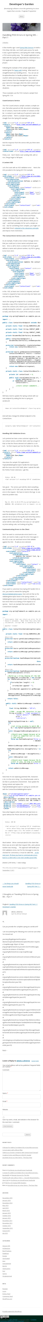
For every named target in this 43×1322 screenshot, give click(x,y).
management (7, 1263)
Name (5, 1093)
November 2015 (7, 1198)
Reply (4, 1050)
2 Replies (5, 43)
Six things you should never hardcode (20, 1170)
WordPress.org (7, 1299)
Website (5, 1109)
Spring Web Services (27, 48)
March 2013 (6, 1211)
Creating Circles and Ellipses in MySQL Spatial (17, 1155)
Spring (24, 868)
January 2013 (7, 1213)
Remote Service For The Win (20, 1175)
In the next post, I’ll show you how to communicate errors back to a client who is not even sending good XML (21, 855)
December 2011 (7, 1221)
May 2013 (5, 1205)
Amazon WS (6, 1246)
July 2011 (5, 1233)
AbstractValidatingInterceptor (12, 594)
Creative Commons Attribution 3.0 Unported (18, 1320)
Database (6, 1253)
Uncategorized (7, 1276)
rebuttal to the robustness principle (26, 228)
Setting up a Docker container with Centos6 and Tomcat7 (20, 1152)
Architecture (6, 1248)
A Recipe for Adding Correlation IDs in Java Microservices (20, 1147)
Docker (5, 1256)
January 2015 (7, 1200)
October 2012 (7, 1216)
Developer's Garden (21, 4)
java (35, 868)
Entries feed (6, 1294)
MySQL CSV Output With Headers (15, 1183)
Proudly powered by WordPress (12, 1311)
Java (19, 868)
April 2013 (6, 1208)
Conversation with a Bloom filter (13, 1150)
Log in (4, 1291)
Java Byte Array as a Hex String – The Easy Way (17, 1158)
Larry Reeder (13, 1320)
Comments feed (8, 1296)
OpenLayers (6, 1269)
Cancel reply (35, 1061)
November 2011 (7, 1223)
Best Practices (7, 1251)
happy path (18, 70)
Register (5, 1289)
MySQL (5, 1266)
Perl (4, 1271)
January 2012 (7, 1218)
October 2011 (7, 1226)
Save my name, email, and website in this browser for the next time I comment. (21, 1121)
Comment (6, 1070)
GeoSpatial (6, 1258)
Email (5, 1101)
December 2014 (7, 1203)
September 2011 (8, 1228)
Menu (21, 16)
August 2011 (6, 1231)
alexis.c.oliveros (23, 1061)
